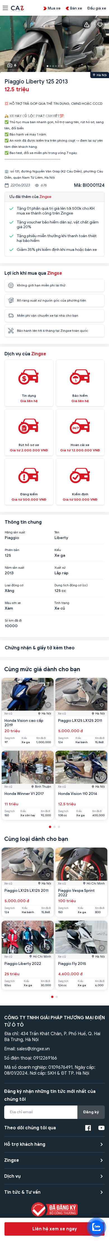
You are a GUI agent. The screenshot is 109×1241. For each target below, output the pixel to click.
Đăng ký (91, 1112)
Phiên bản (12, 550)
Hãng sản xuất (15, 532)
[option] (54, 45)
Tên (56, 532)
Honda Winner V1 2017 (24, 793)
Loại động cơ (14, 585)
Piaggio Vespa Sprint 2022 (76, 892)
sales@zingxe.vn (33, 1049)
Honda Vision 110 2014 (77, 793)
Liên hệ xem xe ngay (54, 1229)
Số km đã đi (13, 620)
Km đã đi (41, 738)
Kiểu (57, 550)
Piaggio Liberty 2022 (22, 963)
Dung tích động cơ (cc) (71, 585)
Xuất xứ (59, 568)
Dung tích (9, 738)
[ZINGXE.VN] (17, 8)
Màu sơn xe (13, 603)
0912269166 (45, 1058)
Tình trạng (61, 603)
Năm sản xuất (14, 568)
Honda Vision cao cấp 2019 (23, 722)
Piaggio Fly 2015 (72, 963)
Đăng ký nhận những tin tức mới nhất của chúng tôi (50, 1095)
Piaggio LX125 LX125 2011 (80, 720)
